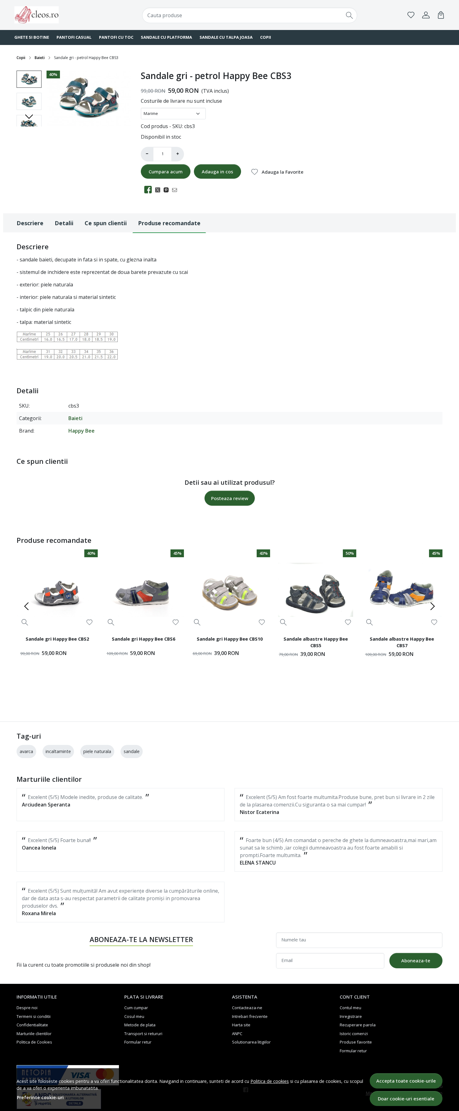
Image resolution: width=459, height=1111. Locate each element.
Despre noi (27, 1007)
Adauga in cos (217, 171)
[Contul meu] (426, 15)
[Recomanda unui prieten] (176, 189)
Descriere (30, 223)
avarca (26, 751)
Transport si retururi (143, 1033)
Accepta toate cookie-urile (406, 1081)
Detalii (64, 223)
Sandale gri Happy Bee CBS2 (57, 639)
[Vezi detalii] (25, 622)
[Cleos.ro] (53, 15)
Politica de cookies (269, 1081)
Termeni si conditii (34, 1016)
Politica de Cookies (34, 1042)
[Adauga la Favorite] (89, 622)
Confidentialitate (32, 1025)
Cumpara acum (166, 171)
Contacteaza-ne (247, 1007)
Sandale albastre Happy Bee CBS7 (402, 642)
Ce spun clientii (106, 223)
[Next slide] (29, 117)
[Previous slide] (29, 81)
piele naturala (97, 751)
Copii (265, 37)
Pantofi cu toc (116, 37)
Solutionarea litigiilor (251, 1042)
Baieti (40, 57)
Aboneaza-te (415, 960)
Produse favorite (356, 1042)
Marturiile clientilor (34, 1033)
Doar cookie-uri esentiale (406, 1098)
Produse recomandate (169, 223)
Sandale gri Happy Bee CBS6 (143, 639)
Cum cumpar (136, 1007)
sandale (132, 751)
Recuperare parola (358, 1025)
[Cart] (441, 15)
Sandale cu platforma (166, 37)
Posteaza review (229, 498)
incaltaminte (58, 751)
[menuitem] (29, 101)
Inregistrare (351, 1016)
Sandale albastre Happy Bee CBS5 (316, 642)
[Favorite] (411, 15)
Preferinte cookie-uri (40, 1097)
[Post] (159, 189)
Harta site (241, 1025)
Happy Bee (81, 430)
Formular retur (137, 1042)
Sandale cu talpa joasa (226, 37)
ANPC (237, 1033)
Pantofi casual (74, 37)
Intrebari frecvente (250, 1016)
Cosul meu (134, 1016)
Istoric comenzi (354, 1033)
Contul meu (350, 1007)
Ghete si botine (31, 37)
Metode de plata (139, 1025)
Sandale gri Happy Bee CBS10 (230, 639)
